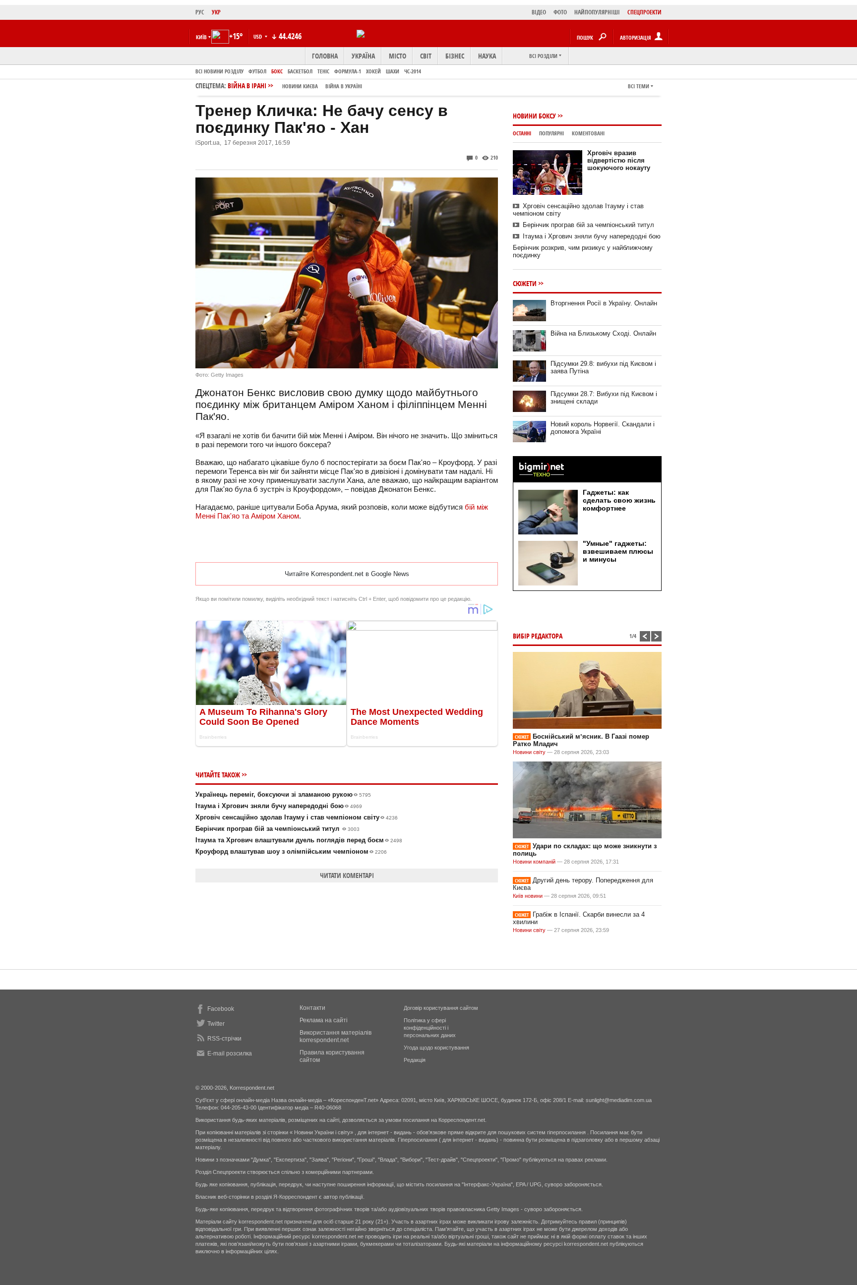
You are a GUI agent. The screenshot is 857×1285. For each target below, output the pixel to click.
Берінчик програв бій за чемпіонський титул (277, 828)
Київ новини (528, 896)
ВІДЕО (539, 12)
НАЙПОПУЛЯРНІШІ (597, 12)
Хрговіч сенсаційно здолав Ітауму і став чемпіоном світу (296, 817)
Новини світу (529, 752)
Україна (363, 55)
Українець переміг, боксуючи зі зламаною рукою (283, 794)
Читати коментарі (347, 875)
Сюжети (525, 283)
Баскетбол (300, 71)
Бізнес (454, 55)
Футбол (257, 71)
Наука (487, 55)
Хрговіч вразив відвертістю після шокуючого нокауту (618, 160)
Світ (425, 55)
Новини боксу (534, 115)
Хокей (373, 71)
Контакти (312, 1007)
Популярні (551, 133)
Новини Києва (300, 86)
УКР (216, 12)
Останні (522, 133)
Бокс (277, 71)
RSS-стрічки (224, 1038)
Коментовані (588, 133)
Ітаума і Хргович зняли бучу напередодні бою (278, 806)
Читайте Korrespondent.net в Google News (347, 574)
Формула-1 (347, 71)
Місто (397, 55)
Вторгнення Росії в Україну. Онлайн (604, 303)
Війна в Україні (343, 86)
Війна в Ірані (295, 85)
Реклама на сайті (324, 1020)
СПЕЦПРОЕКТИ (644, 12)
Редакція (415, 1060)
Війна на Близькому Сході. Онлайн (603, 333)
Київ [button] (201, 37)
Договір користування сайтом (441, 1008)
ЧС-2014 (412, 71)
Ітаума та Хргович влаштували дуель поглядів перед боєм (298, 840)
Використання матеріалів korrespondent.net (335, 1036)
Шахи (392, 71)
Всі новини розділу (219, 71)
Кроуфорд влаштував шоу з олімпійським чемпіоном (291, 851)
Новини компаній (534, 862)
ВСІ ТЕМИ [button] (638, 86)
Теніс (323, 71)
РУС (199, 12)
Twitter (216, 1023)
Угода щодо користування (436, 1048)
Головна (325, 55)
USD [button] (258, 36)
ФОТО (560, 12)
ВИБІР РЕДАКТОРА (537, 636)
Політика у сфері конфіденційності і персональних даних (430, 1027)
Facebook (220, 1008)
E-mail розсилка (229, 1053)
